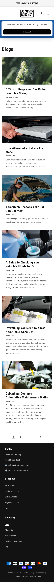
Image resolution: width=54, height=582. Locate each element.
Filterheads (18, 573)
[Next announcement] (49, 3)
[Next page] (40, 437)
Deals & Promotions (13, 541)
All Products (10, 486)
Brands (8, 508)
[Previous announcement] (5, 3)
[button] (5, 13)
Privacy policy (41, 573)
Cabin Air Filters (11, 497)
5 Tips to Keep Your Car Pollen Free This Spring (26, 91)
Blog (7, 524)
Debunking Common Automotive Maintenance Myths (27, 395)
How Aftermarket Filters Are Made (24, 150)
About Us (9, 530)
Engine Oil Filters (12, 503)
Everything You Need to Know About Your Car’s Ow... (25, 330)
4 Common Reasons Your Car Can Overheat (25, 209)
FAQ (7, 547)
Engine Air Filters (12, 491)
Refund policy (29, 573)
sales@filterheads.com (18, 465)
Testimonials (10, 536)
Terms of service (22, 576)
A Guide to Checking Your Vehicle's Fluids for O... (23, 264)
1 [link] (13, 437)
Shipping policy (35, 576)
